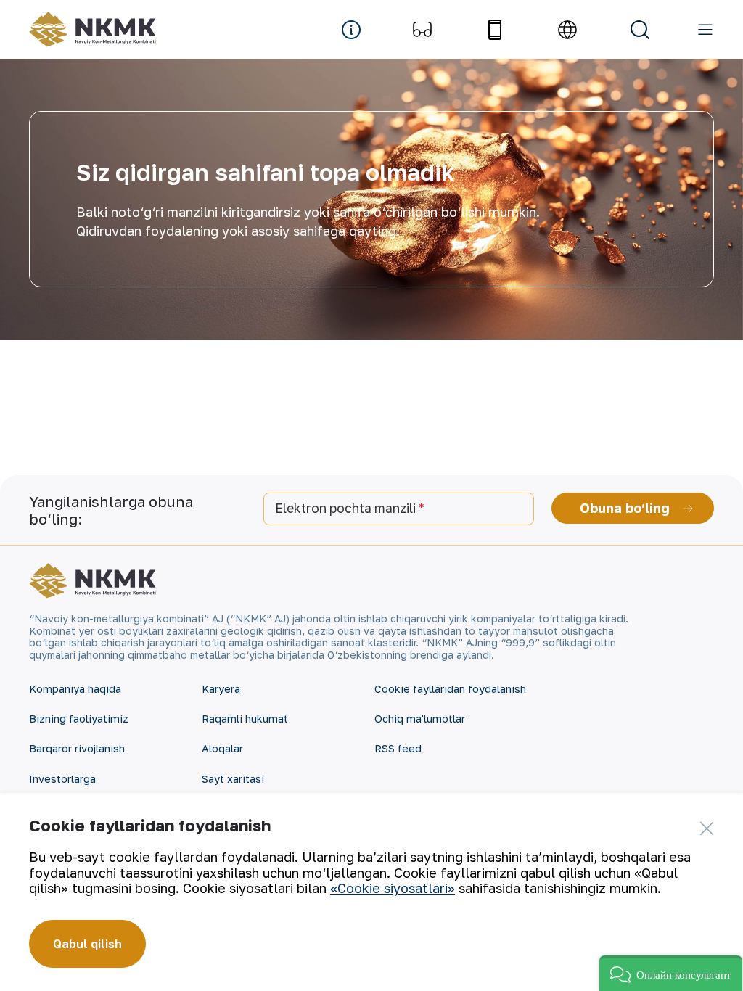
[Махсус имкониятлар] (422, 30)
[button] (670, 973)
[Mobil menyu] (705, 29)
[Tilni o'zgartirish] (567, 30)
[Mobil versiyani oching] (495, 30)
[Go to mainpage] (92, 29)
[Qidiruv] (640, 30)
